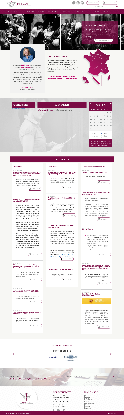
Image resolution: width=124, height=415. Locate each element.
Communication (80, 11)
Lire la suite (36, 189)
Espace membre (93, 3)
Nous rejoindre (111, 3)
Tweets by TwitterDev (18, 108)
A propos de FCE (14, 11)
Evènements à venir (45, 110)
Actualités (88, 407)
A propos (88, 400)
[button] (12, 354)
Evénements (94, 11)
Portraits (66, 11)
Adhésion (88, 410)
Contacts (106, 11)
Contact (87, 409)
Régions (41, 11)
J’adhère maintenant (104, 40)
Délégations (29, 11)
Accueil (87, 398)
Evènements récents (64, 110)
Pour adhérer (53, 11)
